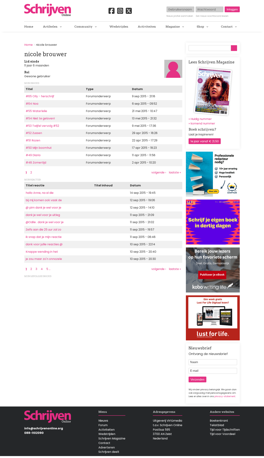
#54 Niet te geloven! (40, 118)
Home (28, 26)
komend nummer (203, 123)
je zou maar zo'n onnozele (44, 259)
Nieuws (103, 421)
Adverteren (106, 447)
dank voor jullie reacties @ (44, 244)
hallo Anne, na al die (40, 193)
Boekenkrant (219, 421)
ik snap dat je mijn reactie (44, 237)
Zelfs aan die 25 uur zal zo (43, 229)
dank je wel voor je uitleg (43, 215)
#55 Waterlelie (36, 111)
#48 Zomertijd (36, 162)
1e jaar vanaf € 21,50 (205, 141)
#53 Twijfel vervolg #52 (42, 126)
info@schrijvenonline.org (43, 428)
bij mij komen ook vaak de (44, 200)
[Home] (49, 10)
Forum (103, 425)
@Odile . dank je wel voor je (45, 222)
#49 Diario (33, 155)
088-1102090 (34, 433)
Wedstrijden (118, 26)
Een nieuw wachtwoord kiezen (212, 16)
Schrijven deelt (108, 452)
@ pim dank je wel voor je (43, 207)
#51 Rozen (33, 140)
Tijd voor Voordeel (222, 434)
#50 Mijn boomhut (39, 148)
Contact (227, 26)
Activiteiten (147, 26)
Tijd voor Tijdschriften (225, 430)
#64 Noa (32, 104)
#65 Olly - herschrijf (40, 96)
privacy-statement (224, 396)
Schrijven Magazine (111, 438)
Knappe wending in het (42, 252)
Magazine (173, 26)
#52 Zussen (34, 133)
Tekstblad (217, 425)
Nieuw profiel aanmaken (179, 16)
